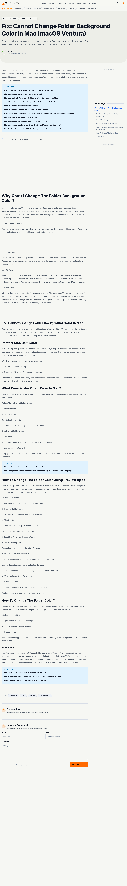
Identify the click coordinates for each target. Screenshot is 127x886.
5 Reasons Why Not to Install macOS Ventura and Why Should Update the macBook (39, 113)
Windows (92, 3)
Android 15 (18, 8)
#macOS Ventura (45, 695)
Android (51, 3)
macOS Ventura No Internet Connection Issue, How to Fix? (29, 90)
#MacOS (32, 695)
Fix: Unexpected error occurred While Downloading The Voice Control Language (38, 471)
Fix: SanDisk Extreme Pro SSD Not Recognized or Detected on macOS (33, 129)
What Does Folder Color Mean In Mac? (108, 123)
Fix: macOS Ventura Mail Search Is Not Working (24, 94)
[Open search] (118, 3)
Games (59, 3)
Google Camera (49, 8)
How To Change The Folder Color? (107, 133)
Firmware (71, 8)
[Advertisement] (45, 242)
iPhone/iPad (69, 3)
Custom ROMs (61, 8)
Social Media (81, 3)
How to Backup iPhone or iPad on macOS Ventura (25, 467)
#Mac (23, 695)
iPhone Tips (81, 8)
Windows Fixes (92, 8)
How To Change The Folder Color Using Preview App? (109, 128)
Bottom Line (101, 136)
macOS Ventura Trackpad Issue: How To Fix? (23, 106)
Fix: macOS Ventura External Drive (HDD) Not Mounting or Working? (32, 125)
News (44, 3)
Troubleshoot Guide (28, 18)
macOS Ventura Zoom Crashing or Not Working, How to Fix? (29, 102)
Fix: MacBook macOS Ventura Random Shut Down (25, 673)
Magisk (39, 8)
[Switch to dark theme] (123, 3)
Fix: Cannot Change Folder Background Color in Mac (109, 115)
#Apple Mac (13, 695)
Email (47, 732)
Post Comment (80, 765)
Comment (5, 741)
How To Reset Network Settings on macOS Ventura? (26, 680)
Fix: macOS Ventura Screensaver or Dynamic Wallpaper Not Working (33, 676)
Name (4, 732)
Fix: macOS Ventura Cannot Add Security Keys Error (26, 121)
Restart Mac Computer (103, 120)
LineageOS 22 (29, 8)
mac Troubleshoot (10, 18)
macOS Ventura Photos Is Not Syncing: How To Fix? (26, 110)
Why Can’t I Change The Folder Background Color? (108, 109)
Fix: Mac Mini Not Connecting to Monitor (21, 117)
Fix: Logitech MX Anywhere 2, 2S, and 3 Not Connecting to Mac (31, 98)
